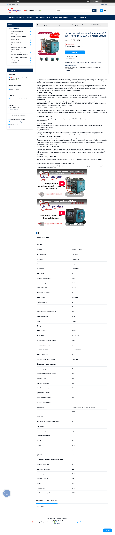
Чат (109, 530)
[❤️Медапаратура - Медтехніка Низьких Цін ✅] (14, 13)
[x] (38, 233)
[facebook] (36, 233)
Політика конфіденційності (76, 522)
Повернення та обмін (60, 17)
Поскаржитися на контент (62, 522)
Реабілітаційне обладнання (18, 36)
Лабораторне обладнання (18, 34)
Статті (74, 17)
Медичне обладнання (17, 31)
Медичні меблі (15, 39)
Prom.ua (66, 518)
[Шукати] (94, 10)
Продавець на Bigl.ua (57, 520)
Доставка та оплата (43, 17)
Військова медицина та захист (19, 54)
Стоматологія (15, 44)
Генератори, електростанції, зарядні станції (19, 48)
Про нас (30, 17)
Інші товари (14, 62)
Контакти (83, 17)
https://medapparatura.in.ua (17, 119)
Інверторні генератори (48, 25)
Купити (74, 52)
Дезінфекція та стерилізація (19, 57)
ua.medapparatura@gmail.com (18, 122)
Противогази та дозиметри (18, 52)
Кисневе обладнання (16, 42)
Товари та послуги (15, 17)
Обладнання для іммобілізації (19, 60)
